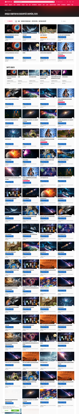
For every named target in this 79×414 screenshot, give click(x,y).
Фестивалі (18, 4)
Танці (27, 4)
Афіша (6, 10)
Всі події (6, 4)
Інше (72, 4)
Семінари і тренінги (53, 4)
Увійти (73, 1)
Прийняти (15, 410)
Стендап (23, 4)
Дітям (47, 4)
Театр (14, 4)
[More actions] (20, 33)
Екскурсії (39, 4)
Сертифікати (63, 4)
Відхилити (6, 410)
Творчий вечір (34, 4)
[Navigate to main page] (8, 2)
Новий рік (68, 4)
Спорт (44, 4)
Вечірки (58, 4)
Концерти (10, 4)
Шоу (30, 4)
